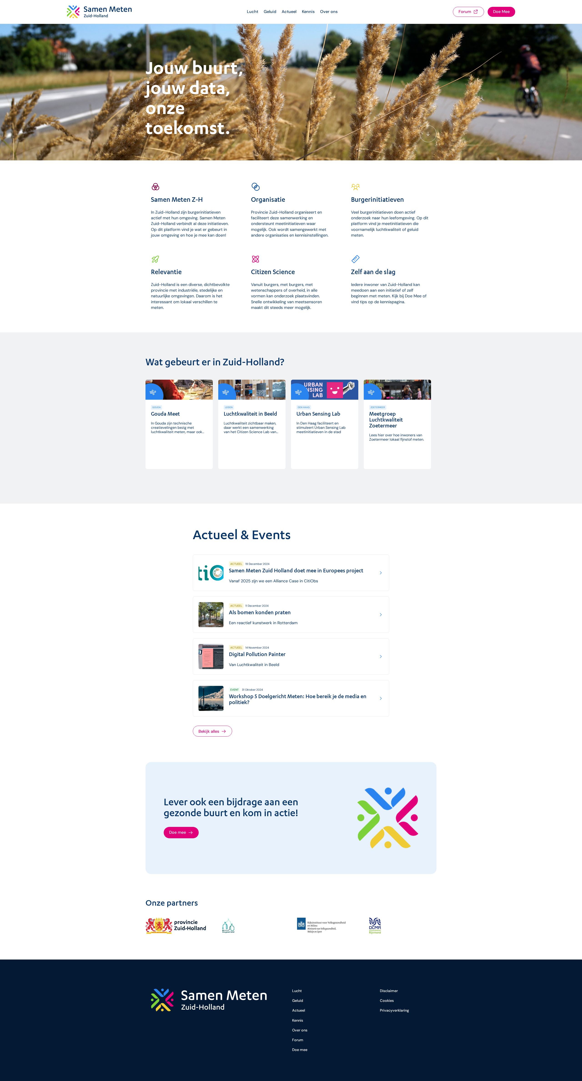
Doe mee (299, 1049)
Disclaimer (389, 990)
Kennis (308, 11)
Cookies (387, 1000)
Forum (297, 1040)
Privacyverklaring (394, 1010)
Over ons (329, 11)
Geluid (270, 11)
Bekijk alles (208, 731)
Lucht (252, 11)
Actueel (289, 11)
